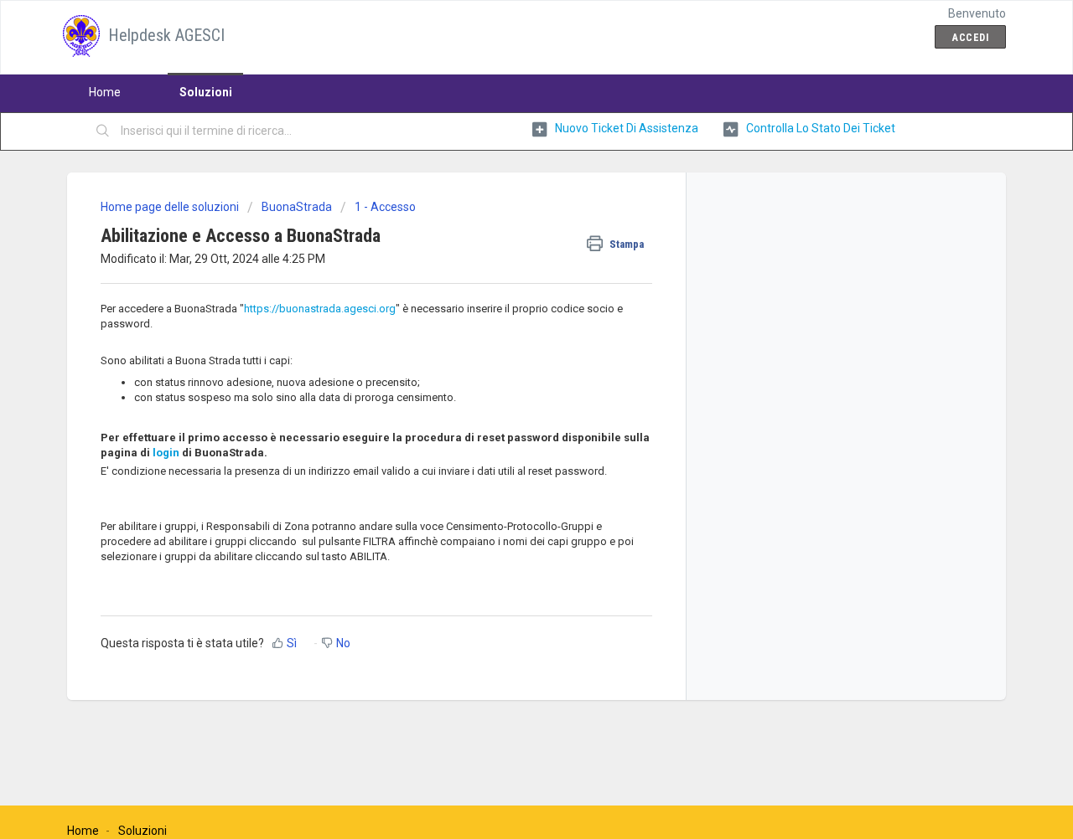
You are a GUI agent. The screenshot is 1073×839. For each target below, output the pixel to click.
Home (105, 92)
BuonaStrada (297, 207)
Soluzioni (205, 92)
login (166, 452)
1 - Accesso (385, 207)
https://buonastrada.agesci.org (320, 308)
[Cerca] (103, 131)
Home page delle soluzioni (171, 207)
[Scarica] (505, 197)
